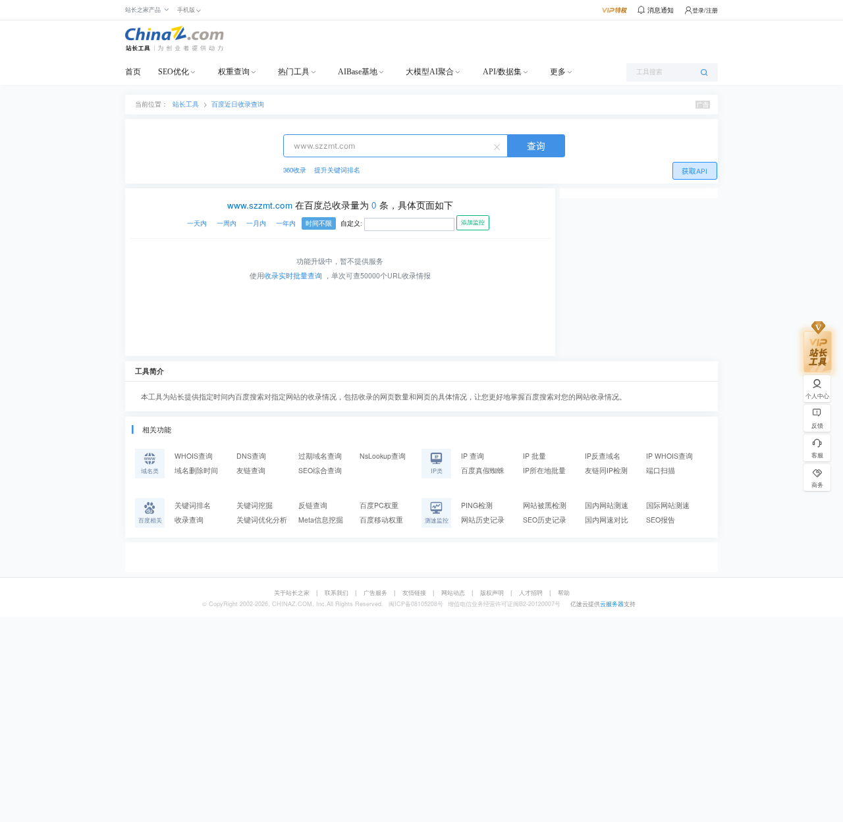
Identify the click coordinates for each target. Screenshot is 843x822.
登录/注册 (705, 10)
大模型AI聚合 (430, 71)
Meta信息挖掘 (320, 520)
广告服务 (375, 593)
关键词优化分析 (261, 520)
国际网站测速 (668, 505)
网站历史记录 (482, 520)
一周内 (226, 223)
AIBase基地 (357, 71)
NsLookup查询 (383, 456)
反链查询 (312, 505)
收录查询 (189, 520)
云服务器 (612, 604)
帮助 (564, 593)
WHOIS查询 (194, 456)
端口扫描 (660, 470)
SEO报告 (660, 520)
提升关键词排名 (337, 169)
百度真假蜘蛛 (482, 470)
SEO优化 (173, 71)
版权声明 (492, 593)
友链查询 (250, 470)
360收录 (294, 169)
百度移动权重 (381, 520)
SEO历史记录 (544, 520)
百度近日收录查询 (237, 104)
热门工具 (294, 71)
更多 (558, 71)
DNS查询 (251, 456)
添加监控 (473, 222)
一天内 (197, 223)
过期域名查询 (320, 456)
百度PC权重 (379, 505)
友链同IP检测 (606, 470)
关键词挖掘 (254, 505)
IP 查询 (472, 456)
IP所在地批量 (544, 470)
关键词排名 (193, 505)
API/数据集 (502, 71)
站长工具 (186, 104)
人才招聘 (531, 593)
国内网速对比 (606, 520)
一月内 (256, 223)
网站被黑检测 (544, 505)
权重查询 (234, 71)
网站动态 (453, 593)
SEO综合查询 (320, 470)
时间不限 (319, 223)
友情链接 (414, 593)
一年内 (286, 223)
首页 (133, 71)
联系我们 (336, 593)
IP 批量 (534, 456)
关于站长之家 (292, 593)
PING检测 (477, 505)
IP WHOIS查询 (669, 456)
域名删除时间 (196, 470)
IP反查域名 (602, 456)
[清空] (498, 146)
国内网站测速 (606, 505)
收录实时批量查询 (293, 275)
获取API (694, 171)
